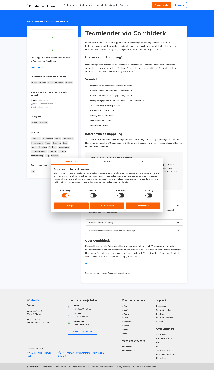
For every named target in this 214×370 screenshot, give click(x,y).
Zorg (47, 156)
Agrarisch (43, 147)
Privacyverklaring (123, 367)
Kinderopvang (37, 143)
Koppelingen (38, 21)
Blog (158, 346)
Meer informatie (37, 67)
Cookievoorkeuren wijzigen (144, 367)
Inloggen (179, 5)
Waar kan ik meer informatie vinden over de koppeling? (112, 231)
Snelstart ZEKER (163, 350)
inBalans (42, 83)
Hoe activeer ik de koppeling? (101, 222)
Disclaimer (47, 367)
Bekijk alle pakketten (83, 331)
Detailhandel (68, 139)
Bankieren (126, 330)
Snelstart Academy (164, 310)
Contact (159, 322)
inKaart (34, 83)
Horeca (58, 139)
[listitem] (87, 307)
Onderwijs (57, 143)
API (32, 172)
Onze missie (161, 334)
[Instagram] (36, 330)
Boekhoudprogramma (165, 354)
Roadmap (160, 314)
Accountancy (64, 147)
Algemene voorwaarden (79, 367)
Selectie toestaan (107, 206)
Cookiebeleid (60, 367)
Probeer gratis (161, 5)
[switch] (93, 196)
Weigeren (71, 206)
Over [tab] (144, 161)
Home (29, 21)
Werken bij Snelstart (164, 338)
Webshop (43, 123)
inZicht (50, 83)
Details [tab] (107, 161)
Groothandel (47, 139)
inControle (59, 83)
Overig (34, 123)
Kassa (124, 333)
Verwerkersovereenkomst (102, 367)
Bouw (65, 143)
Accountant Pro (128, 350)
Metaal (48, 143)
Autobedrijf (35, 139)
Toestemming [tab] (69, 161)
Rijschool (55, 156)
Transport (52, 151)
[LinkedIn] (32, 330)
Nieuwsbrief (161, 358)
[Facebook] (28, 330)
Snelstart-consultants (165, 318)
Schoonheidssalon (39, 151)
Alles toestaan (142, 206)
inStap (124, 306)
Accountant (127, 346)
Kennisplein (161, 306)
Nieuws (159, 342)
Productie (53, 147)
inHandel (69, 83)
